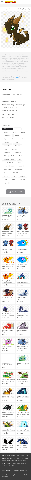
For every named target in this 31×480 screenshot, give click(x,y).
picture (13, 139)
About (3, 475)
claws (16, 142)
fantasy (6, 173)
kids (12, 166)
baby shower (7, 128)
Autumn (13, 455)
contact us (17, 77)
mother (24, 460)
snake (13, 156)
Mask (8, 460)
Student (9, 463)
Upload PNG (5, 476)
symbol (17, 135)
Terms (8, 475)
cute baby (22, 179)
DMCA (26, 475)
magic (21, 139)
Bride (16, 460)
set (20, 159)
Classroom (23, 463)
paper (13, 179)
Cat (22, 458)
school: (4, 463)
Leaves (17, 455)
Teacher (14, 463)
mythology (7, 152)
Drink (22, 465)
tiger (5, 183)
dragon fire (17, 152)
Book (18, 463)
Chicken (26, 458)
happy (5, 149)
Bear (11, 458)
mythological (7, 135)
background (7, 142)
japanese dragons (9, 159)
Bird (15, 458)
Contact (21, 475)
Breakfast (8, 465)
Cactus (22, 455)
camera (6, 176)
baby (5, 156)
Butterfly (18, 458)
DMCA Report (7, 89)
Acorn (8, 455)
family (20, 460)
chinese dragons (8, 162)
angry (5, 139)
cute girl (15, 173)
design (21, 156)
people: (4, 460)
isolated (6, 132)
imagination (7, 145)
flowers (13, 183)
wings (14, 132)
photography (7, 169)
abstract (23, 132)
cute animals (19, 169)
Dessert (17, 465)
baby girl (22, 176)
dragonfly (17, 145)
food (5, 166)
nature (20, 166)
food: (3, 465)
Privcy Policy (14, 475)
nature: (4, 455)
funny (5, 179)
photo (19, 162)
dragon (18, 128)
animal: (4, 458)
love (14, 176)
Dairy (13, 465)
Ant (8, 458)
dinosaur (14, 149)
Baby (12, 460)
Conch (26, 455)
